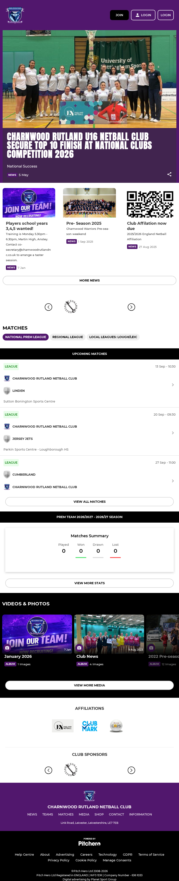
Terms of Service (151, 855)
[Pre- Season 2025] (89, 203)
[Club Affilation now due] (150, 203)
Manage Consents (117, 860)
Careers (86, 855)
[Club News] (109, 634)
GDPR (127, 855)
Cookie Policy (86, 860)
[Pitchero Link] (89, 845)
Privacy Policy (58, 860)
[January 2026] (37, 634)
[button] (169, 175)
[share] (169, 175)
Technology (107, 855)
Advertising (65, 855)
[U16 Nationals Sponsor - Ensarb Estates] (70, 307)
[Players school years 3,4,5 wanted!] (29, 203)
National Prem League (25, 337)
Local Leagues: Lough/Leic (113, 337)
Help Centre (24, 855)
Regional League (67, 337)
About (45, 855)
